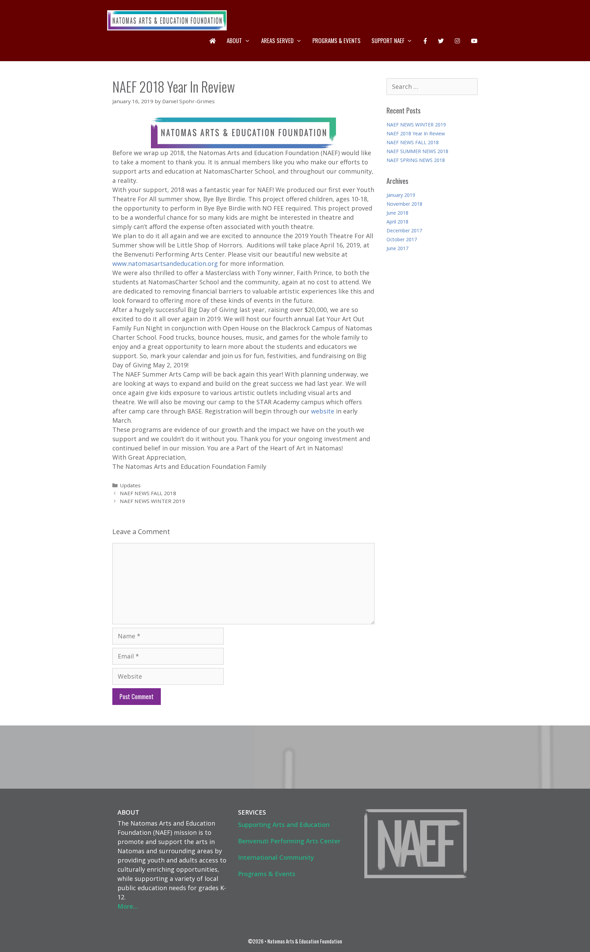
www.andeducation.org (165, 263)
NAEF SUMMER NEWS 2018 (417, 151)
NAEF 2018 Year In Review (416, 133)
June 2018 (397, 212)
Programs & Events (336, 40)
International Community (276, 857)
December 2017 (404, 230)
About (234, 40)
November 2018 (404, 204)
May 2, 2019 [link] (170, 365)
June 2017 (397, 248)
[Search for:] (432, 87)
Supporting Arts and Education (283, 824)
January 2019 (401, 195)
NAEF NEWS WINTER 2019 (152, 501)
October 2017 (402, 239)
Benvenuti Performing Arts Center (289, 841)
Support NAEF (387, 40)
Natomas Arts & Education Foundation (304, 941)
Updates (130, 485)
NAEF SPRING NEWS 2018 (416, 160)
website (322, 411)
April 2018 (397, 221)
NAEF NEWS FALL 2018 (148, 493)
